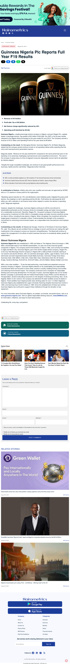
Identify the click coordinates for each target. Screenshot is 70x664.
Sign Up (48, 644)
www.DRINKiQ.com (60, 295)
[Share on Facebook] (8, 61)
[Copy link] (23, 61)
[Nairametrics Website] (15, 30)
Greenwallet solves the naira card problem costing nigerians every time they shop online (27, 492)
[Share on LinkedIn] (13, 61)
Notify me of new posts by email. (13, 434)
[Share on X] (3, 61)
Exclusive (45, 620)
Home (2, 42)
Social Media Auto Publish (28, 663)
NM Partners (5, 68)
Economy (45, 622)
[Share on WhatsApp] (18, 61)
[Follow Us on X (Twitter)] (44, 653)
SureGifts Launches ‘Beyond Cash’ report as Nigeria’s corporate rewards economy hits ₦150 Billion (31, 537)
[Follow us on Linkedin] (6, 33)
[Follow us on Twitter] (12, 33)
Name (4, 409)
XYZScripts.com (43, 663)
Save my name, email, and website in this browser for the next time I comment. (25, 427)
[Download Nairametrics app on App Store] (35, 611)
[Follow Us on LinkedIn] (37, 653)
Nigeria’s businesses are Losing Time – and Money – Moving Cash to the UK (24, 583)
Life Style (45, 634)
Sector (44, 628)
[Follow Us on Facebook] (33, 653)
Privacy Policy (21, 628)
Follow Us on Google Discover (61, 68)
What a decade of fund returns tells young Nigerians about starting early (26, 183)
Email (4, 418)
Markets (45, 625)
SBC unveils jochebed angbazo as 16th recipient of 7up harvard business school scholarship (33, 178)
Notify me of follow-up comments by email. (16, 432)
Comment (5, 386)
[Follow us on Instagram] (9, 33)
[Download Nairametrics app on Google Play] (35, 604)
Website (38, 418)
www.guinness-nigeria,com (11, 295)
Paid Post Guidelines (23, 634)
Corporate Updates (9, 42)
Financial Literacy (47, 631)
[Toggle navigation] (65, 30)
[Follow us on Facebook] (3, 33)
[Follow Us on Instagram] (40, 653)
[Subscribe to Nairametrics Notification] (66, 660)
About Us (20, 622)
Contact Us (21, 625)
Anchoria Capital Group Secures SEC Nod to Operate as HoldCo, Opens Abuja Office (31, 180)
